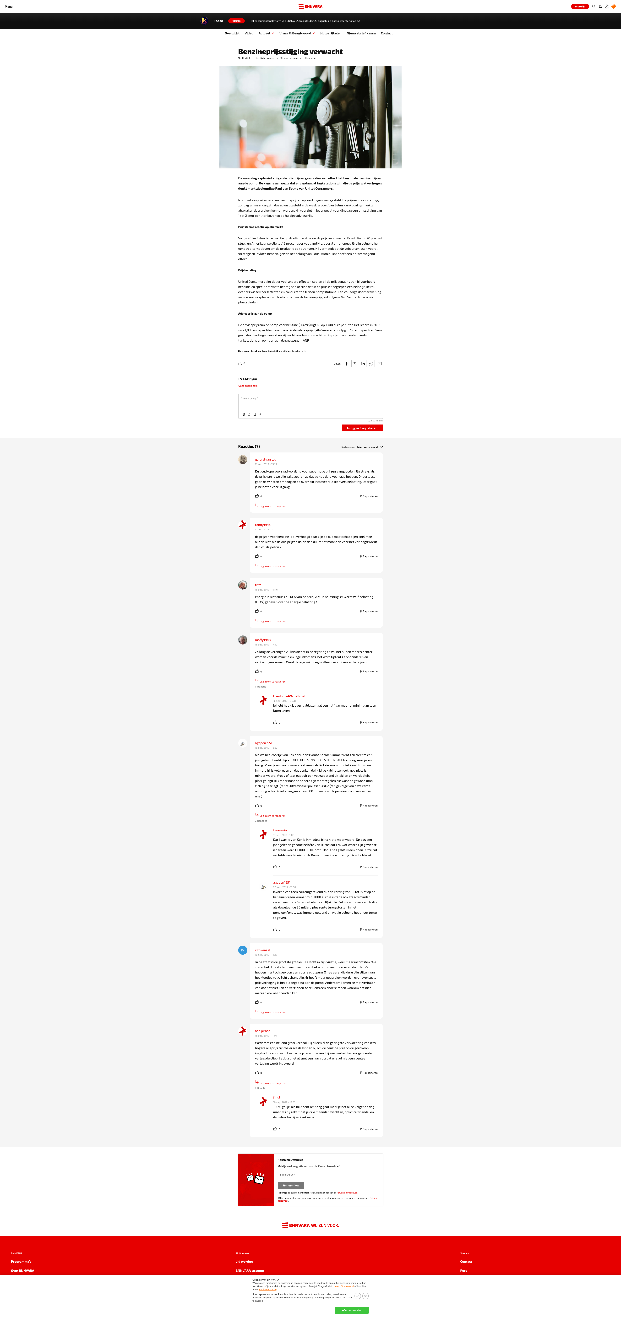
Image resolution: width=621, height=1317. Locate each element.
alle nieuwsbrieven (348, 1192)
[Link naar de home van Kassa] (204, 21)
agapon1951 (263, 743)
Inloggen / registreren (362, 428)
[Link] (260, 414)
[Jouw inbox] (600, 6)
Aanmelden (291, 1185)
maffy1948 (263, 640)
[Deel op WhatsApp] (371, 363)
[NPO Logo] (613, 6)
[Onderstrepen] (254, 414)
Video (249, 33)
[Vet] (243, 414)
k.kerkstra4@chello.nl (289, 696)
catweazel (262, 950)
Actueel (264, 33)
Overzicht (232, 33)
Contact (387, 33)
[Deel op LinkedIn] (363, 363)
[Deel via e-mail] (379, 363)
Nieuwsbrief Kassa (361, 33)
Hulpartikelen (331, 33)
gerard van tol (265, 459)
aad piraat (262, 1031)
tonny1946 (263, 525)
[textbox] (311, 402)
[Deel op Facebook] (346, 363)
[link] (259, 350)
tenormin (280, 830)
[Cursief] (249, 414)
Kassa (218, 21)
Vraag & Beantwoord (295, 33)
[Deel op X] (355, 363)
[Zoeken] (594, 6)
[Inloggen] (607, 6)
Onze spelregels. (248, 385)
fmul (276, 1097)
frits (258, 585)
